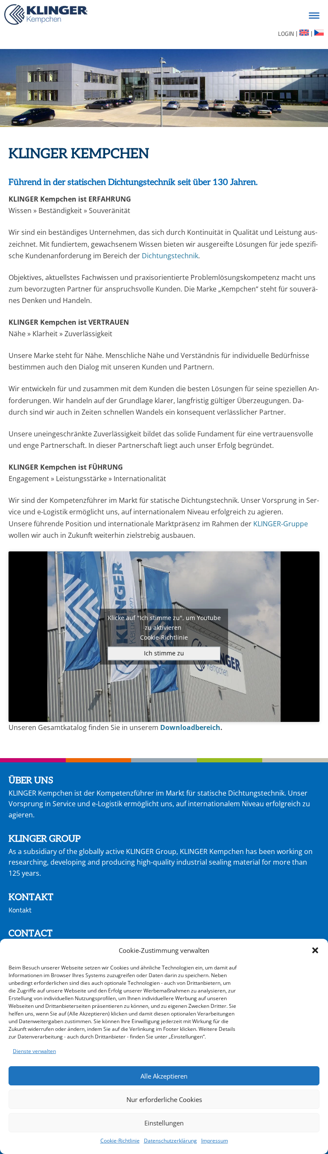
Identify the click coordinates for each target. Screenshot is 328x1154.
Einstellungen (164, 1123)
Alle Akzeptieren (164, 1076)
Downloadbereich (190, 727)
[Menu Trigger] (314, 15)
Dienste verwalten (34, 1051)
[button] (315, 950)
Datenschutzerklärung (170, 1140)
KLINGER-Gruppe (280, 523)
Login (286, 33)
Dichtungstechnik (170, 255)
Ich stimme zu (164, 653)
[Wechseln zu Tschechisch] (318, 33)
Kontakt (20, 910)
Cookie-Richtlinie (120, 1140)
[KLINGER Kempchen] (46, 16)
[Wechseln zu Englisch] (303, 33)
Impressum (214, 1140)
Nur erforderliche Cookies (164, 1099)
